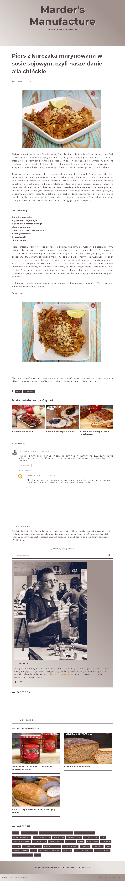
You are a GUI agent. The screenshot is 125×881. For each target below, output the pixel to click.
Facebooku (52, 674)
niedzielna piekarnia (32, 846)
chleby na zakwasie (21, 837)
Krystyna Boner (28, 451)
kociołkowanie (39, 842)
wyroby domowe (102, 851)
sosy (33, 851)
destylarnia (59, 837)
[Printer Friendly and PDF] (62, 550)
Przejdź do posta (21, 436)
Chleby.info (32, 475)
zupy (38, 855)
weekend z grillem (83, 851)
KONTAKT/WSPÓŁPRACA (47, 868)
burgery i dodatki (29, 833)
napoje (16, 846)
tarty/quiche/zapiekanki (49, 851)
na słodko (106, 842)
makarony (70, 842)
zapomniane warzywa (22, 855)
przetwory (97, 846)
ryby (108, 846)
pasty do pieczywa (52, 846)
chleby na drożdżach (84, 833)
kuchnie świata (56, 842)
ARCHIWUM (26, 720)
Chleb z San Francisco (77, 766)
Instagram (84, 868)
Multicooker (29, 391)
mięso (18, 391)
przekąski (85, 846)
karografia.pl (116, 877)
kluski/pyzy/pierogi (21, 842)
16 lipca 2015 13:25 (46, 451)
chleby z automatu (42, 837)
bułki (15, 833)
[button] (62, 42)
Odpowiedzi (26, 471)
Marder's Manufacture (62, 15)
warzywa (67, 851)
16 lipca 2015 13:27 (48, 475)
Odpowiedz (25, 465)
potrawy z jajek (70, 846)
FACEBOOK (69, 868)
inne (103, 837)
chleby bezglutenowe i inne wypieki (56, 833)
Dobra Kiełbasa (74, 837)
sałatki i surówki (20, 851)
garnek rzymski (90, 837)
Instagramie (66, 674)
